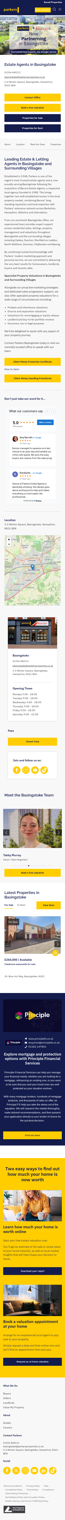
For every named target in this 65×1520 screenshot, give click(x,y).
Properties (56, 144)
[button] (33, 567)
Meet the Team (37, 144)
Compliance (48, 1489)
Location (20, 144)
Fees (46, 1486)
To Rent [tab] (21, 905)
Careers (7, 1427)
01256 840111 (12, 72)
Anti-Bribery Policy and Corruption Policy (25, 1497)
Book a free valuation (32, 107)
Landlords (8, 1402)
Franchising (32, 1489)
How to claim (11, 369)
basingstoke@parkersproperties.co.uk (24, 77)
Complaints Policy (14, 1489)
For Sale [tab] (8, 905)
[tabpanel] (32, 950)
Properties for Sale (32, 117)
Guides (7, 1422)
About (7, 144)
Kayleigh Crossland (15, 855)
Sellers (7, 1398)
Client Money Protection (16, 1493)
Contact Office (32, 97)
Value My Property (13, 1407)
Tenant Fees (32, 741)
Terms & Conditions (13, 1486)
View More (48, 905)
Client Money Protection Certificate (32, 361)
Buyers (7, 1393)
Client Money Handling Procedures (32, 378)
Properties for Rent (32, 128)
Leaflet (58, 605)
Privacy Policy (33, 1486)
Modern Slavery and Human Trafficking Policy (26, 1501)
